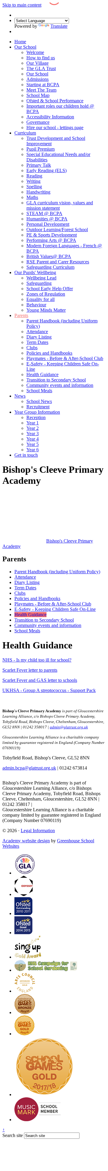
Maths (32, 197)
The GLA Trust (41, 68)
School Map (38, 95)
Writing (33, 181)
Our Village (37, 63)
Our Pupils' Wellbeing (35, 272)
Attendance (37, 331)
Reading (34, 175)
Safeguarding (39, 283)
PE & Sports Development (51, 234)
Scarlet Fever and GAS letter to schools (39, 680)
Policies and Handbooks (49, 353)
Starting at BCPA (42, 84)
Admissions (37, 79)
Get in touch (26, 455)
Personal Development (47, 224)
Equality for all (40, 299)
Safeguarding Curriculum (50, 267)
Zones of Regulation (45, 293)
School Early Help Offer (49, 288)
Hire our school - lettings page (54, 127)
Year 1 (32, 422)
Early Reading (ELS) (46, 170)
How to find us (40, 57)
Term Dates (37, 342)
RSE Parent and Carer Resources (57, 261)
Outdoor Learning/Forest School (57, 229)
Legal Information (38, 830)
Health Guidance (42, 374)
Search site (12, 1135)
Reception (36, 417)
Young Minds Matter (46, 310)
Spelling (34, 186)
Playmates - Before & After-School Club (64, 358)
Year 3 (32, 433)
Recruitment (38, 406)
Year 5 (32, 444)
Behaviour (36, 304)
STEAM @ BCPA (44, 213)
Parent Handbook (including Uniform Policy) (57, 571)
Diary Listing (39, 336)
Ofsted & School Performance (54, 100)
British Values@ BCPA (48, 256)
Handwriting (38, 191)
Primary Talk (38, 165)
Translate (59, 26)
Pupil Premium (40, 149)
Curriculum (25, 132)
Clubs (32, 347)
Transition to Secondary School (56, 379)
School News (39, 401)
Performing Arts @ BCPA (51, 240)
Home (20, 41)
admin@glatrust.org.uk (55, 804)
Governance (38, 122)
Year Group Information (37, 412)
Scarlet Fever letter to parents (29, 670)
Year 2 (32, 428)
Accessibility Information (50, 116)
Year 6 (32, 449)
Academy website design (26, 840)
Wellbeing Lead (41, 277)
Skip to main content (21, 4)
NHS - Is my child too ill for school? (36, 659)
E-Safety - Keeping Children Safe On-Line (55, 609)
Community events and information (59, 385)
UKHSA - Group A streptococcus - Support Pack (49, 690)
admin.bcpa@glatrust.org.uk (29, 767)
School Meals (39, 390)
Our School (25, 47)
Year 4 (32, 438)
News (20, 395)
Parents (21, 315)
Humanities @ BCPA (47, 218)
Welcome (35, 52)
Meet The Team (41, 89)
